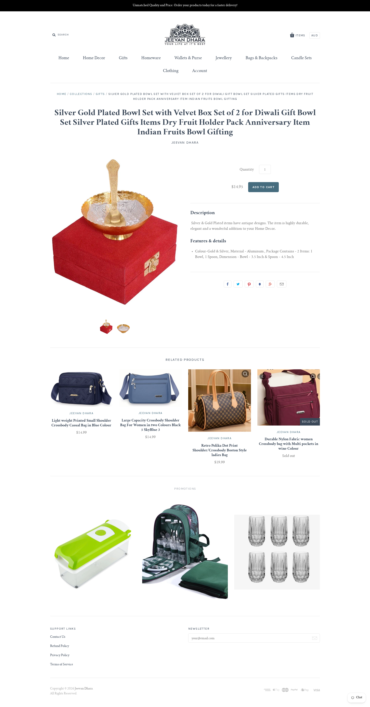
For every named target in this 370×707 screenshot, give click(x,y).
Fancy (260, 284)
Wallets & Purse (188, 58)
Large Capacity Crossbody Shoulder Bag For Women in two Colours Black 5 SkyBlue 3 (150, 425)
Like (227, 284)
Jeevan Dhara (184, 142)
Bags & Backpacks (262, 58)
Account (199, 71)
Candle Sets (301, 58)
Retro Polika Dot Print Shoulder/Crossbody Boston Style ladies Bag (219, 450)
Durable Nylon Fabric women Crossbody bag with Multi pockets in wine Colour (288, 444)
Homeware (151, 58)
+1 (270, 284)
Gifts (123, 58)
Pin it (249, 284)
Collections (81, 94)
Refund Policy (59, 646)
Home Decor (94, 58)
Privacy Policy (59, 655)
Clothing (171, 71)
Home (63, 58)
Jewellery (224, 58)
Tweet (238, 284)
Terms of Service (61, 664)
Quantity (247, 169)
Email (281, 284)
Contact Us (57, 637)
